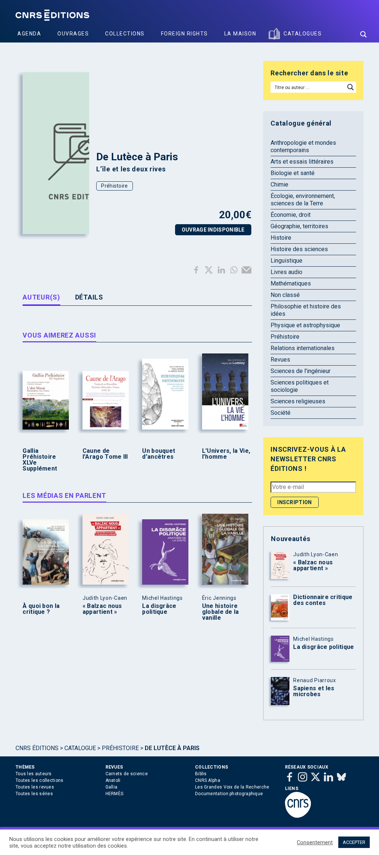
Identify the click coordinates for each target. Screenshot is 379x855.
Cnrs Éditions (37, 748)
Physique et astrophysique (305, 325)
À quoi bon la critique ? (41, 609)
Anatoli (113, 780)
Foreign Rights (184, 34)
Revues (280, 359)
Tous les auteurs (34, 773)
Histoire (281, 237)
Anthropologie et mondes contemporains (303, 146)
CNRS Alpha (207, 780)
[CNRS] (298, 816)
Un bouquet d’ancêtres (158, 454)
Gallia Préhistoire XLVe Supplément (40, 460)
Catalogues (303, 34)
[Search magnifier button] (363, 34)
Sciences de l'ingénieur (301, 371)
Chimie (279, 184)
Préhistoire (114, 186)
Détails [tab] (89, 297)
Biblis (201, 773)
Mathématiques (291, 283)
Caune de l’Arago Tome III (105, 454)
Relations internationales (303, 348)
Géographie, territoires (299, 226)
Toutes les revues (35, 787)
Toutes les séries (34, 793)
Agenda (29, 34)
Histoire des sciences (299, 249)
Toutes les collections (40, 780)
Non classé (285, 294)
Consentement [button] (315, 842)
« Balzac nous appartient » (102, 609)
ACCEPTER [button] (354, 842)
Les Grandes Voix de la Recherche (232, 787)
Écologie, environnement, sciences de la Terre (303, 199)
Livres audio (286, 272)
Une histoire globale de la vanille (220, 612)
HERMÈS (114, 793)
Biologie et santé (293, 173)
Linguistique (286, 260)
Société (281, 412)
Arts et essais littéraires (302, 161)
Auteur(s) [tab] (41, 297)
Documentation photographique (229, 793)
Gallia (111, 787)
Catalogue (80, 748)
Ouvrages (73, 34)
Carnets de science (126, 773)
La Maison (240, 34)
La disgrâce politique (159, 609)
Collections (125, 34)
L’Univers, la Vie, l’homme (226, 454)
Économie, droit (291, 214)
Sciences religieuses (298, 401)
